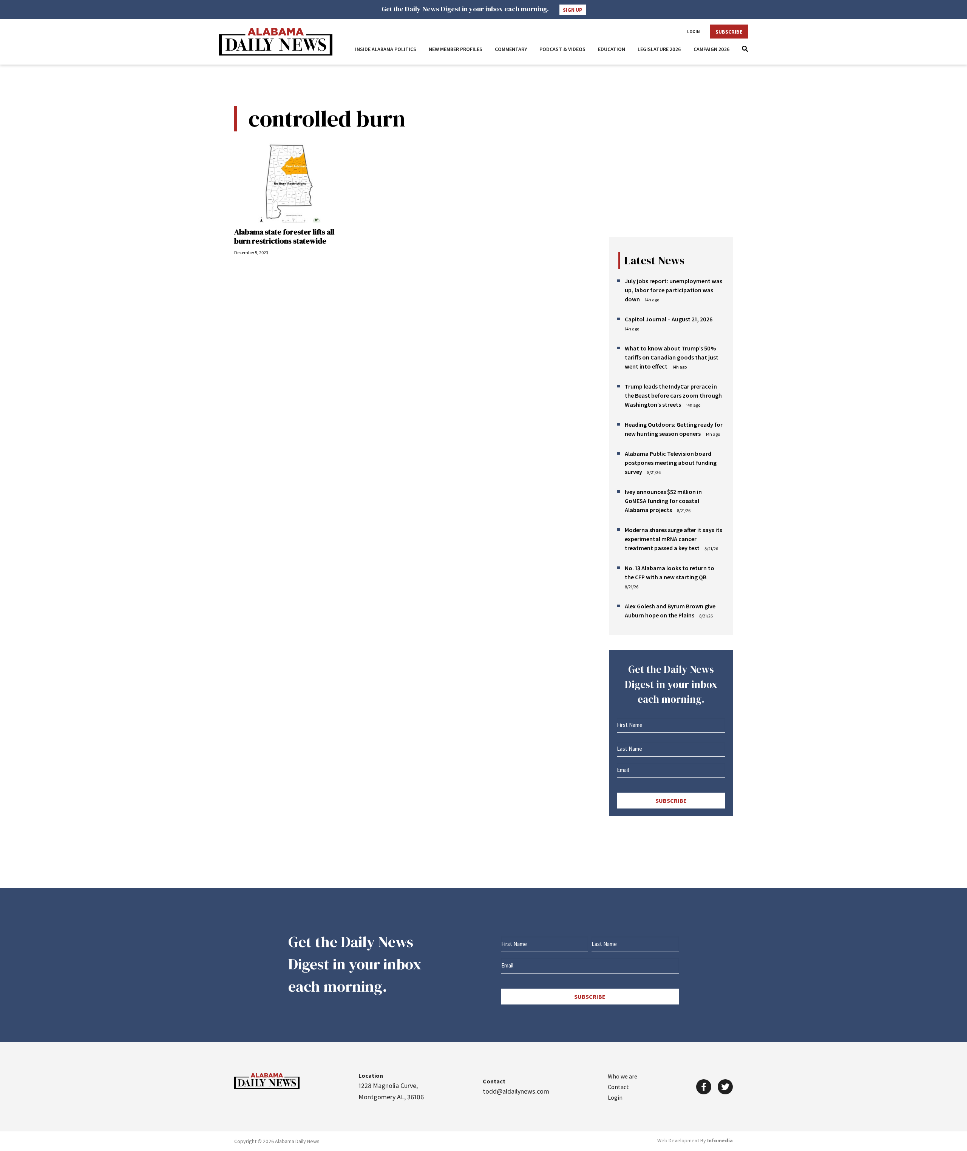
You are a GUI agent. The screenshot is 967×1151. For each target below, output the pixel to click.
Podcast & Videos (562, 49)
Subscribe (728, 31)
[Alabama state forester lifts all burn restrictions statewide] (289, 183)
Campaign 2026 (712, 49)
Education (611, 49)
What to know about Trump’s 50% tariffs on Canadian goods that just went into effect (671, 357)
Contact (618, 1087)
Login (693, 31)
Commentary (511, 49)
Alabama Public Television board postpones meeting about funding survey (671, 462)
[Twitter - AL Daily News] (725, 1086)
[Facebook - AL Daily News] (703, 1086)
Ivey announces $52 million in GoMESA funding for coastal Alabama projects (663, 501)
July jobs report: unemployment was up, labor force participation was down (673, 290)
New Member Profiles (455, 49)
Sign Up (572, 9)
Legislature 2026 (659, 49)
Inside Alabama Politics (385, 49)
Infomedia (720, 1140)
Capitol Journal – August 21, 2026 (669, 319)
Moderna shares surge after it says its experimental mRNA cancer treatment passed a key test (673, 539)
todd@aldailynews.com (516, 1091)
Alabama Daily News (275, 42)
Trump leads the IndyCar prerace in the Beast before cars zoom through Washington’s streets (673, 395)
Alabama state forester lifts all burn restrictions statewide (284, 236)
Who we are (622, 1076)
